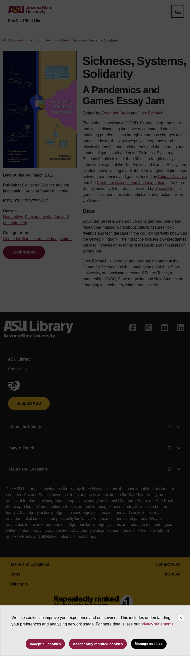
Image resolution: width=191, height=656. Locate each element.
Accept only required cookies (98, 644)
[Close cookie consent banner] (180, 618)
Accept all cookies (45, 644)
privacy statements (157, 624)
